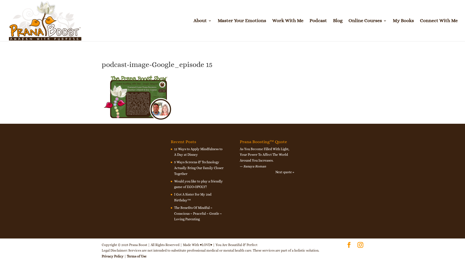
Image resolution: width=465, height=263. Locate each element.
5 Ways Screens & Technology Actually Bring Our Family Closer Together (199, 168)
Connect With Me (439, 21)
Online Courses (365, 21)
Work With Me (287, 21)
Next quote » (284, 172)
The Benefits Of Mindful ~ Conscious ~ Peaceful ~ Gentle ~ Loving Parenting (198, 213)
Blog (337, 21)
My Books (403, 21)
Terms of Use (137, 256)
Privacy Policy (113, 256)
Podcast (318, 21)
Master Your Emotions (242, 21)
